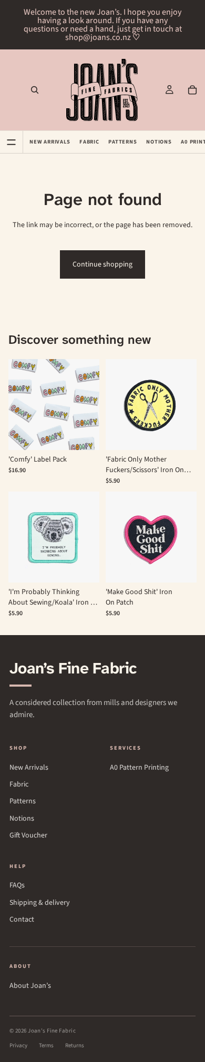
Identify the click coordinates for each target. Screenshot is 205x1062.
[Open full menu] (11, 142)
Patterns (122, 142)
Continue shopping (102, 264)
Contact (21, 920)
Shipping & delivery (39, 903)
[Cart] (192, 89)
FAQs (17, 886)
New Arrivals (49, 142)
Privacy (18, 1045)
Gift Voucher (28, 836)
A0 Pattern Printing (139, 768)
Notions (159, 142)
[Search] (34, 89)
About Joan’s (30, 986)
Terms (46, 1045)
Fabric (89, 142)
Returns (74, 1045)
